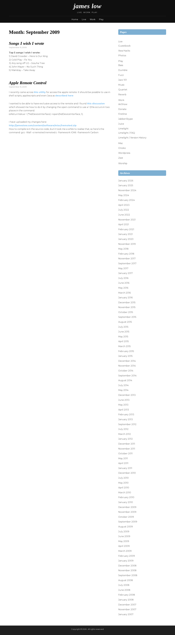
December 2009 (127, 507)
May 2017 (123, 268)
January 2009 (125, 560)
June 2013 (123, 400)
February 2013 (126, 414)
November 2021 (127, 219)
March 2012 (124, 434)
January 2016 (125, 297)
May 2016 (123, 288)
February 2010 (126, 497)
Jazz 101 (122, 80)
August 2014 (125, 380)
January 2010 (125, 502)
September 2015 (127, 317)
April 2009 (124, 546)
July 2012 (123, 429)
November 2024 (127, 190)
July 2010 (123, 478)
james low (87, 6)
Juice (121, 124)
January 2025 (125, 185)
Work (92, 19)
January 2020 (125, 239)
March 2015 (124, 346)
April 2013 (123, 409)
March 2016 (124, 292)
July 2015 (123, 327)
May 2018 (123, 249)
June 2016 (123, 283)
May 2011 (123, 458)
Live (84, 19)
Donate (122, 109)
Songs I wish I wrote (26, 43)
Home (75, 19)
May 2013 (123, 404)
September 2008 (127, 575)
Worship (122, 163)
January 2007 (125, 614)
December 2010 (127, 473)
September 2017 (127, 263)
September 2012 (127, 424)
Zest (120, 158)
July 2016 (123, 278)
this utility (40, 92)
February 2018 (126, 253)
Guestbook (124, 45)
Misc (120, 143)
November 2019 (127, 244)
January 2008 (126, 599)
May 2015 (123, 336)
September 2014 (127, 375)
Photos (122, 55)
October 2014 (125, 370)
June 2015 (123, 331)
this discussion (96, 103)
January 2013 (125, 419)
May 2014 (123, 390)
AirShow (122, 104)
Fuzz (121, 75)
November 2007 (127, 609)
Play (101, 19)
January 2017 (125, 273)
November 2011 (126, 448)
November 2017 (127, 258)
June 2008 (124, 590)
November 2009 (127, 512)
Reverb (122, 94)
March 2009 (125, 551)
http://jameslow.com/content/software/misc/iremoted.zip (42, 125)
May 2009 (123, 541)
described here (64, 95)
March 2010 (124, 492)
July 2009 (123, 531)
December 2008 (127, 565)
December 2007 (127, 604)
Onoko (122, 148)
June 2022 (124, 214)
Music (121, 85)
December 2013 (127, 395)
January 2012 (125, 439)
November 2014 (127, 365)
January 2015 (125, 356)
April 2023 (123, 205)
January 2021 (125, 234)
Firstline (122, 114)
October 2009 (126, 517)
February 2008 (126, 595)
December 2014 (127, 361)
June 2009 (124, 536)
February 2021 (126, 229)
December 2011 (126, 444)
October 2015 (125, 312)
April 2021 (123, 224)
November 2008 (127, 570)
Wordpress (124, 153)
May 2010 (123, 483)
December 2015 (126, 302)
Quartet (122, 89)
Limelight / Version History (132, 137)
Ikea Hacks (124, 50)
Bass (120, 65)
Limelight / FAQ (126, 133)
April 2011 (123, 463)
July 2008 (123, 585)
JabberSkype (125, 119)
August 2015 (125, 322)
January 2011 (125, 468)
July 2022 (123, 210)
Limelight (123, 128)
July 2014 (123, 385)
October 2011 (125, 453)
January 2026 (125, 180)
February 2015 (126, 351)
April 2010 (123, 487)
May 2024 (123, 195)
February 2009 (126, 556)
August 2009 (125, 526)
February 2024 (126, 200)
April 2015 (123, 341)
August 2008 (125, 580)
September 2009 (127, 521)
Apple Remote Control (27, 83)
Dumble (122, 70)
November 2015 (126, 307)
